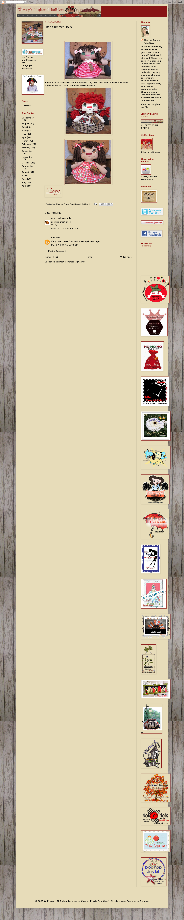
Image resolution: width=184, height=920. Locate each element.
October (26, 162)
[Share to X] (106, 204)
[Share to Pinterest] (111, 204)
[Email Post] (95, 204)
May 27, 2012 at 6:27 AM (64, 245)
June (24, 130)
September (27, 117)
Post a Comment (57, 251)
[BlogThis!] (103, 204)
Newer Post (51, 256)
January (26, 147)
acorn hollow (58, 217)
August (25, 123)
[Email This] (100, 204)
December (27, 151)
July (24, 127)
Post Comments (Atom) (72, 261)
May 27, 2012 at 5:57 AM (64, 228)
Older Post (126, 256)
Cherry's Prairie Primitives (67, 204)
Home (89, 256)
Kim (53, 237)
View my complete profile (151, 106)
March (25, 140)
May (24, 133)
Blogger (144, 901)
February (26, 144)
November (27, 157)
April (24, 137)
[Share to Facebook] (108, 204)
